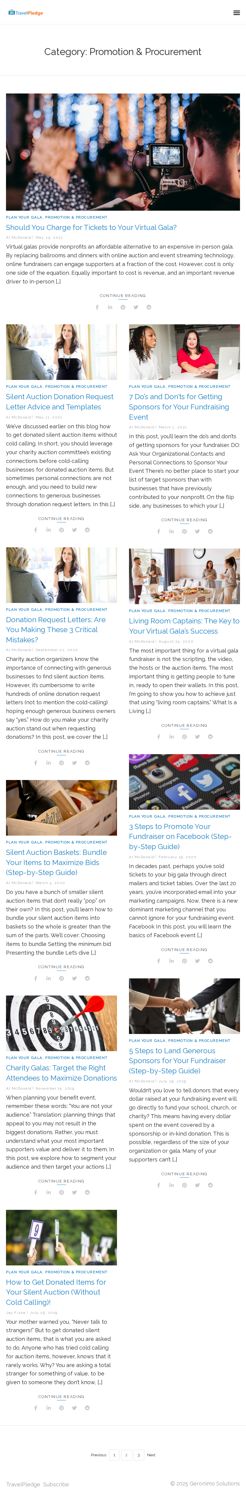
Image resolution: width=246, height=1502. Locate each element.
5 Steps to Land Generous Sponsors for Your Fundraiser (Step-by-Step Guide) (177, 1060)
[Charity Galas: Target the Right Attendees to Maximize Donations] (61, 1023)
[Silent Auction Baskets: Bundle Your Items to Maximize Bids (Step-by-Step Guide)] (61, 808)
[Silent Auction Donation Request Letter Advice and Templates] (61, 352)
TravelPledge (23, 1484)
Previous (98, 1455)
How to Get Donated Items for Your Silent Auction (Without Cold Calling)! (56, 1292)
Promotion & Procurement (76, 217)
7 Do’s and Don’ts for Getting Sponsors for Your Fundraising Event (179, 406)
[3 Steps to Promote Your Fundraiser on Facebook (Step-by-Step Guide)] (184, 782)
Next (151, 1455)
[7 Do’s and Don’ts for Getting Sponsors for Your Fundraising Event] (184, 352)
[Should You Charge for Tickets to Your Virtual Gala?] (123, 152)
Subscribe (56, 1484)
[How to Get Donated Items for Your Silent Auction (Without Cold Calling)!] (61, 1237)
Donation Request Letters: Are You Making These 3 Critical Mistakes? (56, 629)
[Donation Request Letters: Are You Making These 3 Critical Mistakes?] (61, 575)
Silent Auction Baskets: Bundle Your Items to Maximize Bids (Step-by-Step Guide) (56, 862)
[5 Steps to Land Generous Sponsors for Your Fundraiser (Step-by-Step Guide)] (184, 1006)
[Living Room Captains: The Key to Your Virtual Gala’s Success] (184, 576)
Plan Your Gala (24, 217)
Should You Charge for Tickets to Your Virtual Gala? (91, 227)
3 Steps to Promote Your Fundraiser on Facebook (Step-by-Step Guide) (180, 836)
